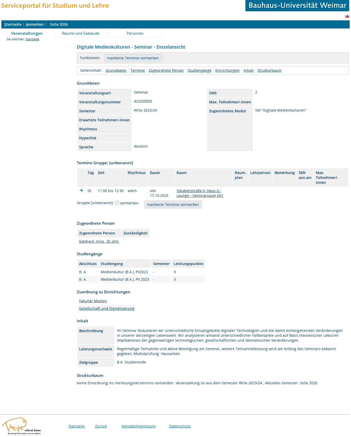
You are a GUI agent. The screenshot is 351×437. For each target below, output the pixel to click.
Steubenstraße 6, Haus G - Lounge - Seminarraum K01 (200, 193)
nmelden (35, 24)
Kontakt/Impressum (139, 426)
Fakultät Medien (93, 300)
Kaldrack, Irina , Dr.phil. (99, 241)
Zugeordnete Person (166, 70)
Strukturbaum (269, 70)
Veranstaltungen (27, 33)
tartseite (13, 24)
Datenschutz (180, 426)
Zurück (101, 426)
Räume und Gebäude (80, 33)
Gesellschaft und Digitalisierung (106, 308)
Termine (138, 70)
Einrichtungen (227, 70)
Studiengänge (199, 70)
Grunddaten (116, 70)
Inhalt (249, 70)
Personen (135, 33)
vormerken (129, 203)
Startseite (32, 39)
